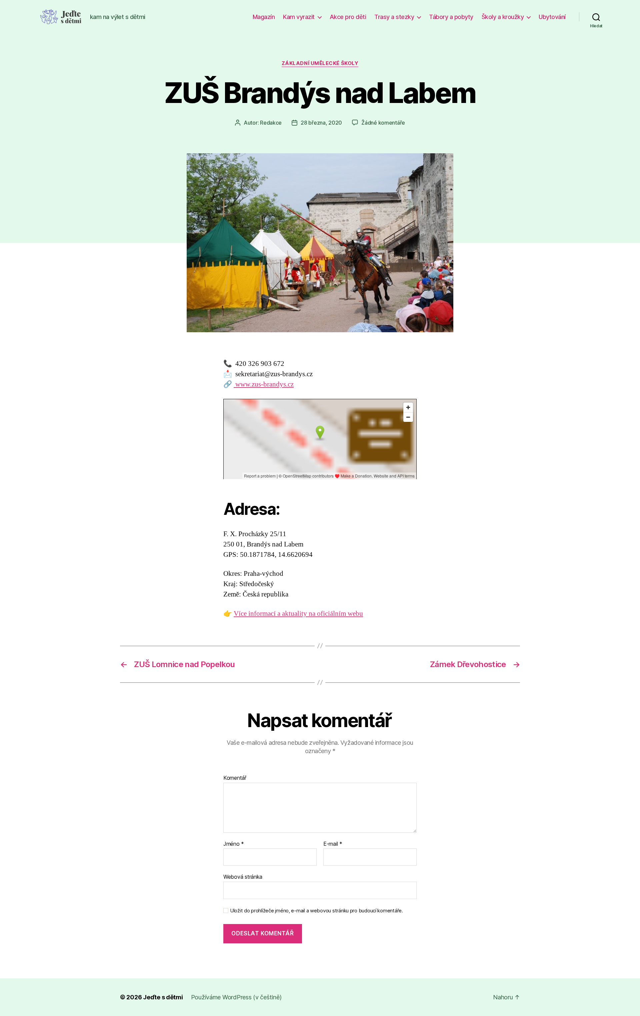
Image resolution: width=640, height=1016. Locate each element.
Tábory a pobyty (451, 16)
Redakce (271, 122)
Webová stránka (242, 876)
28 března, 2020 (321, 122)
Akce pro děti (348, 16)
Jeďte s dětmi (163, 997)
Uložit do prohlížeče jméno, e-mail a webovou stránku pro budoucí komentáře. (316, 911)
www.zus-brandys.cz (264, 384)
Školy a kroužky (503, 16)
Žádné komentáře (383, 122)
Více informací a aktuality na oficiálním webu (298, 613)
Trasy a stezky (394, 16)
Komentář (234, 778)
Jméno (233, 844)
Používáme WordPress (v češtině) (236, 997)
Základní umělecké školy (320, 63)
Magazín (264, 16)
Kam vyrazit (299, 16)
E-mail (332, 844)
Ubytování (552, 16)
